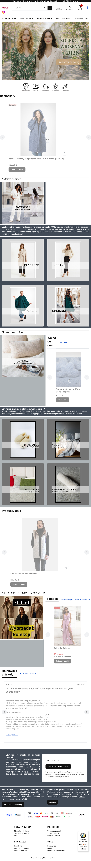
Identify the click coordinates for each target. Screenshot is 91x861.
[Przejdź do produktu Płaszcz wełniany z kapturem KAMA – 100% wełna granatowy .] (38, 129)
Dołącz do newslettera (58, 766)
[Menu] (87, 832)
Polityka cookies (20, 851)
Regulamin (18, 846)
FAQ (15, 836)
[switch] (83, 849)
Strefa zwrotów (53, 833)
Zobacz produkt (17, 169)
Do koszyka (62, 400)
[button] (50, 8)
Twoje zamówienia (54, 831)
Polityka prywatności (22, 848)
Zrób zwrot (52, 802)
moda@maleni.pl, (54, 1)
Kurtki (9, 684)
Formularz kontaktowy (13, 804)
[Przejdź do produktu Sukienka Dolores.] (67, 626)
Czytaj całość (12, 734)
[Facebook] (87, 8)
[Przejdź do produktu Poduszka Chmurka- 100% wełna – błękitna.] (68, 369)
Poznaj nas (51, 846)
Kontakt (50, 848)
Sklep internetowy (43, 858)
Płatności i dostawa (21, 831)
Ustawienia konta (54, 836)
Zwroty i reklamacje (21, 833)
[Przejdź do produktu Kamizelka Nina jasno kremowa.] (40, 544)
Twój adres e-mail (52, 760)
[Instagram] (3, 13)
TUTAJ (82, 797)
